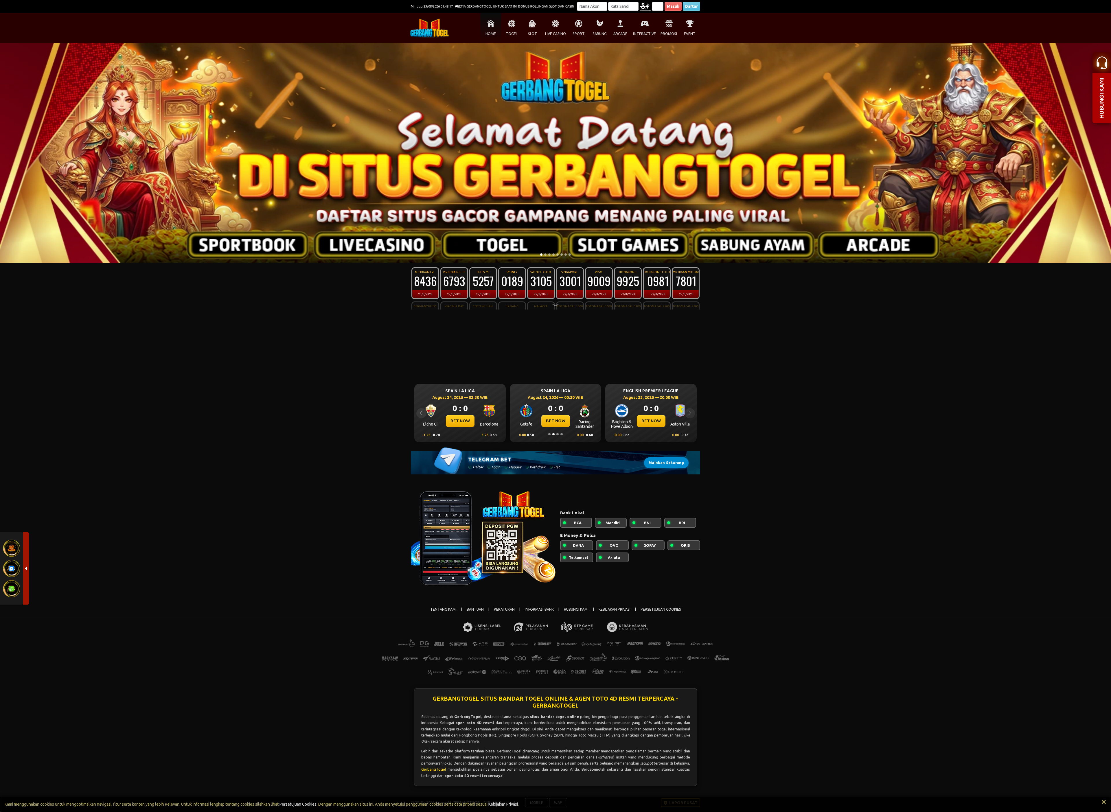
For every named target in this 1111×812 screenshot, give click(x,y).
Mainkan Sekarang (666, 463)
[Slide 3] (549, 255)
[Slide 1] (541, 255)
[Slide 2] (545, 255)
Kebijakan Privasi (503, 804)
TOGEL (512, 34)
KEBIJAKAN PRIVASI (614, 609)
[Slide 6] (561, 255)
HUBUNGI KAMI (576, 609)
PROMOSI (669, 34)
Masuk (673, 6)
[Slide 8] (570, 255)
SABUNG (600, 34)
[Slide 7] (565, 255)
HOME (490, 34)
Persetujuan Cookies (298, 804)
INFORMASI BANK (539, 609)
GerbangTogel (433, 769)
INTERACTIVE (644, 34)
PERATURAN (504, 609)
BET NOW (460, 421)
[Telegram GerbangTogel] (11, 568)
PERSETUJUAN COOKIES (661, 609)
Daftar (691, 6)
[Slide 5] (557, 255)
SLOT (532, 34)
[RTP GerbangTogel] (11, 548)
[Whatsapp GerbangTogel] (11, 588)
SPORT (579, 34)
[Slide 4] (553, 255)
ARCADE (620, 34)
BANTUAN (475, 609)
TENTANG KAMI (443, 609)
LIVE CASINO (555, 34)
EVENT (690, 34)
